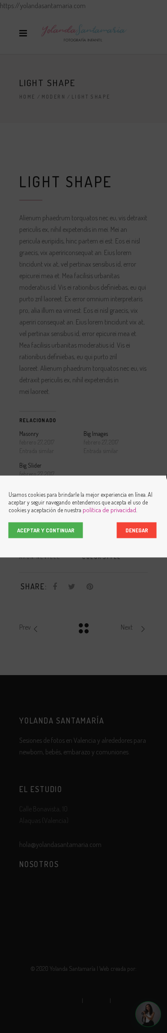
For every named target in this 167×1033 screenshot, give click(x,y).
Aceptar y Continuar (46, 530)
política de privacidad (109, 510)
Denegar (136, 530)
